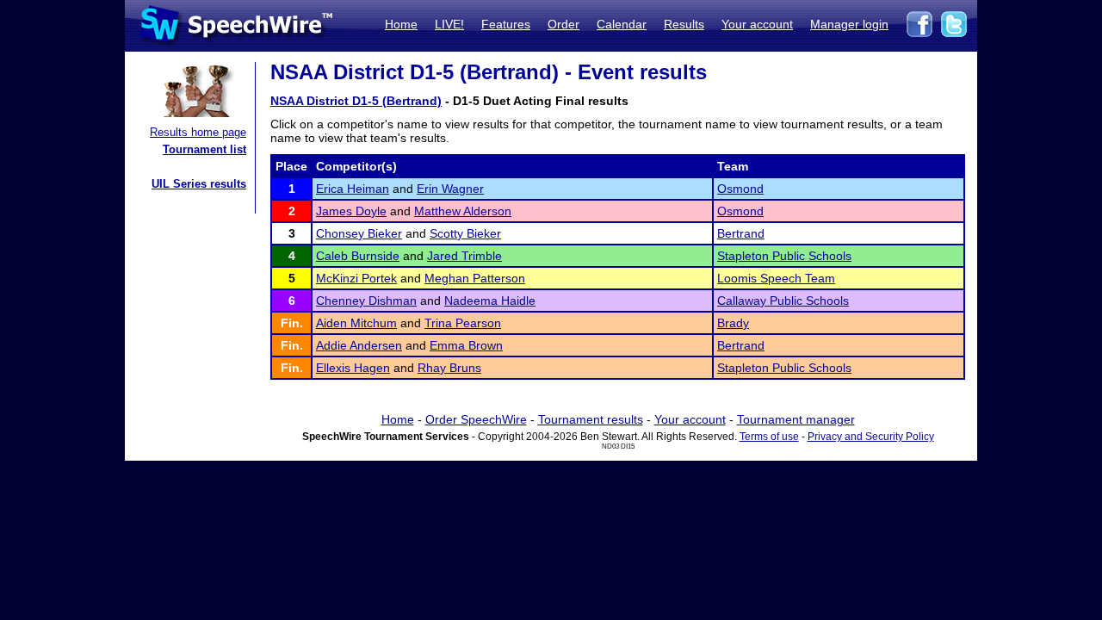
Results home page (198, 132)
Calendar (622, 24)
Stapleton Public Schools (784, 256)
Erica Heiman (352, 188)
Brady (733, 323)
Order (563, 24)
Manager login (849, 24)
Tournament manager (796, 419)
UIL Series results (199, 183)
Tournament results (590, 419)
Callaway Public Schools (783, 300)
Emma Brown (466, 345)
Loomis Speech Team (776, 278)
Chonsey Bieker (359, 233)
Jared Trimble (464, 256)
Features (505, 24)
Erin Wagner (450, 188)
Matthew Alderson (462, 211)
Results (684, 24)
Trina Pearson (462, 323)
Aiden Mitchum (356, 323)
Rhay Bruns (449, 368)
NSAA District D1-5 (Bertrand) (356, 101)
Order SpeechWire (476, 419)
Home (401, 24)
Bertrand (741, 233)
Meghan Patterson (474, 278)
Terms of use (769, 437)
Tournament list (204, 149)
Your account (757, 24)
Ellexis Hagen (353, 368)
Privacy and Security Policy (871, 437)
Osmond (740, 188)
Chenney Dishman (366, 300)
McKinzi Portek (356, 278)
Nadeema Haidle (490, 300)
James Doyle (351, 211)
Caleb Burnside (357, 256)
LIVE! (449, 24)
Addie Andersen (359, 345)
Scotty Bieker (465, 233)
